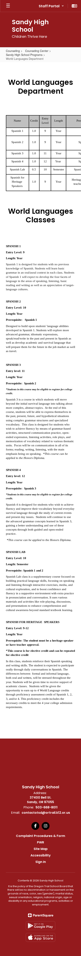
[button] (51, 6)
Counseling (13, 51)
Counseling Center (36, 51)
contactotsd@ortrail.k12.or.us (46, 812)
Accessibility (40, 855)
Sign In (40, 862)
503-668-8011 (47, 807)
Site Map (41, 849)
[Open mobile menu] (8, 6)
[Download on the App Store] (40, 937)
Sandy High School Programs (24, 55)
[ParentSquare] (40, 915)
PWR (40, 842)
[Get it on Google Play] (40, 925)
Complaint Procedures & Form (40, 836)
